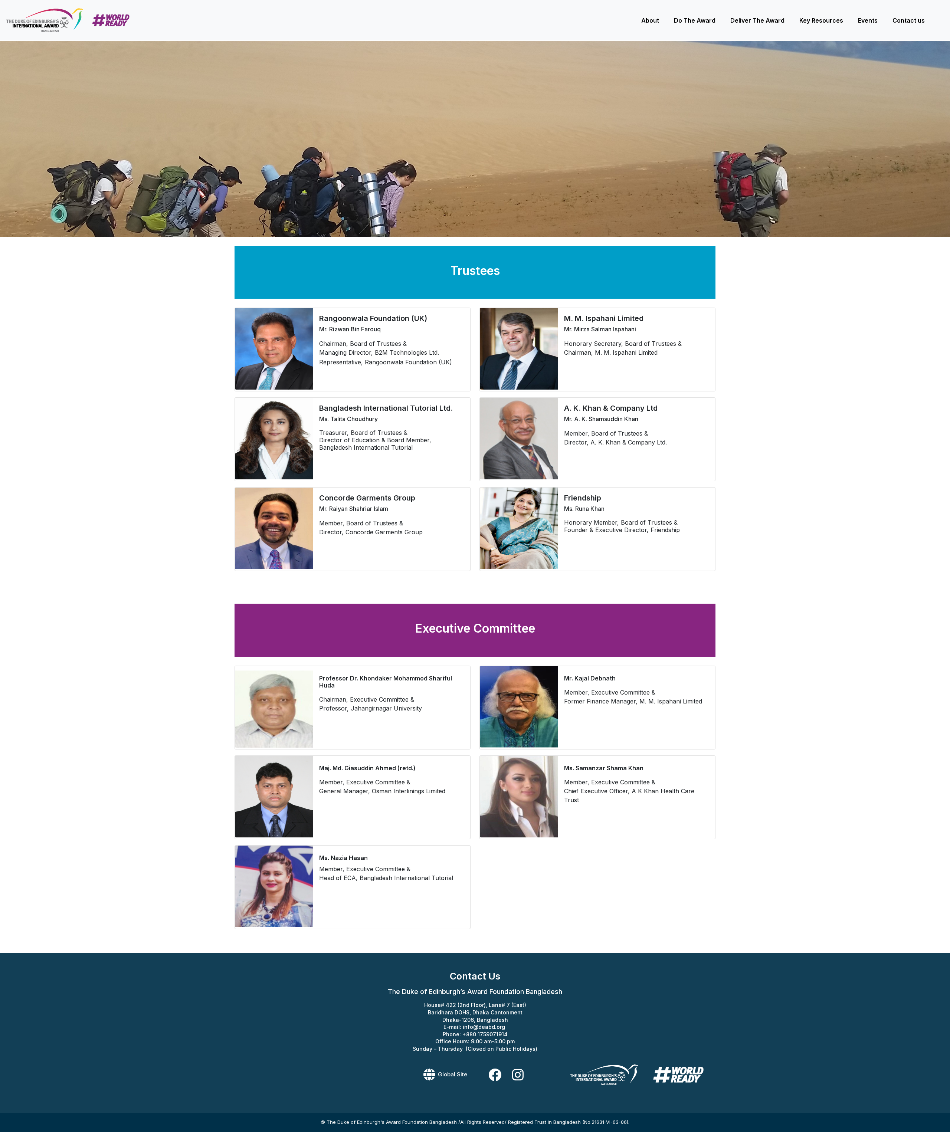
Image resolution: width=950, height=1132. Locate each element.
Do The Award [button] (694, 20)
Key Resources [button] (821, 20)
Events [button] (868, 20)
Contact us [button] (908, 20)
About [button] (650, 20)
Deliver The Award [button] (757, 20)
